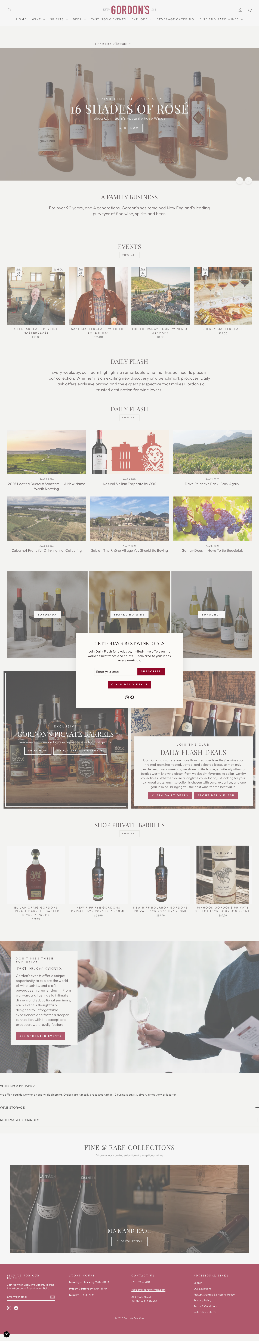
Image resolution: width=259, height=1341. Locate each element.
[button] (7, 1334)
